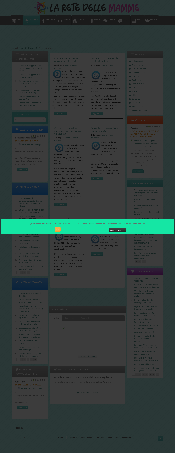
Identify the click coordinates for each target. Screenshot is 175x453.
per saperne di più (117, 230)
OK (57, 229)
